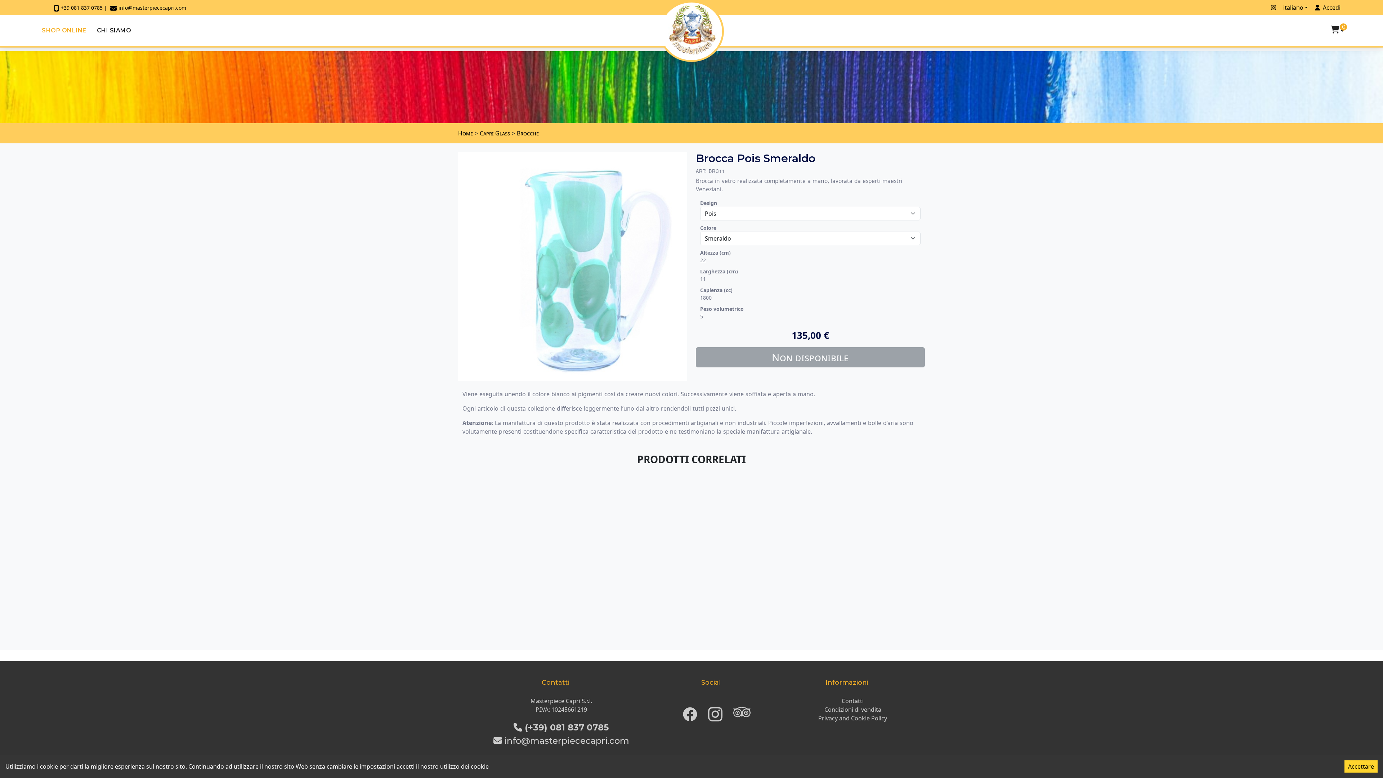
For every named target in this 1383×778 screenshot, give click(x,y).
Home (465, 133)
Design (708, 203)
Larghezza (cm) (719, 271)
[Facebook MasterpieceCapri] (1264, 8)
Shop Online (64, 30)
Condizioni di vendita (852, 710)
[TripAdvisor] (742, 712)
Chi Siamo (114, 30)
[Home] (692, 29)
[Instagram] (715, 712)
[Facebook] (690, 712)
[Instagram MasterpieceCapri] (1273, 8)
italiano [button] (1293, 8)
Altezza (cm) (715, 252)
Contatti (853, 701)
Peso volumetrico (722, 308)
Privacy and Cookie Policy (852, 718)
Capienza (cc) (716, 290)
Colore (708, 227)
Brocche (528, 133)
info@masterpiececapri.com (152, 7)
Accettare (1361, 766)
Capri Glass (495, 133)
